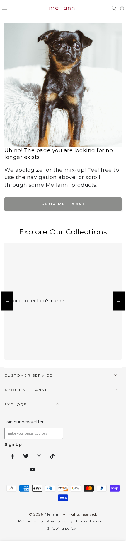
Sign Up (13, 444)
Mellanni (53, 514)
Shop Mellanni (63, 204)
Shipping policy (61, 528)
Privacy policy (60, 521)
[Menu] (4, 8)
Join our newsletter (24, 422)
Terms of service (90, 521)
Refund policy (31, 521)
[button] (114, 8)
